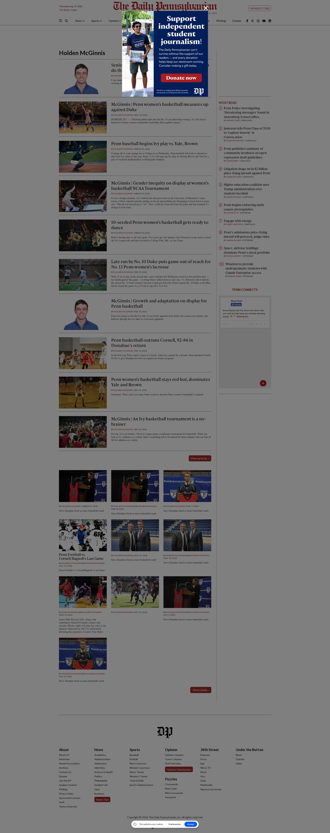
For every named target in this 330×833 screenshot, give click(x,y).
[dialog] (165, 416)
